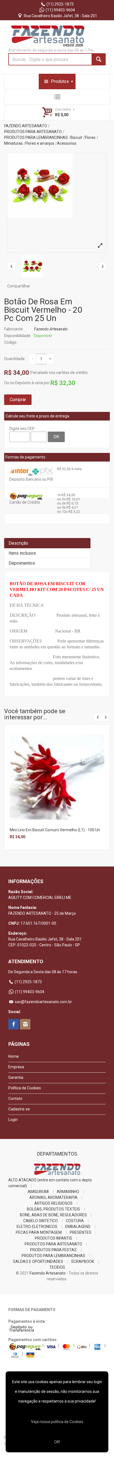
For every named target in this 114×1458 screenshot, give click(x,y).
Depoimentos (22, 563)
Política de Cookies (24, 1088)
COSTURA (75, 1221)
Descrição (18, 543)
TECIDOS (57, 1267)
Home (13, 1056)
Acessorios (66, 143)
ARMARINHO (68, 1191)
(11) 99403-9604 (60, 10)
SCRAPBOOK (82, 1261)
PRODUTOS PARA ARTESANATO (33, 131)
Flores (90, 137)
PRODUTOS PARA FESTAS (53, 1250)
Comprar (18, 399)
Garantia (15, 1077)
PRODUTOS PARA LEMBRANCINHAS (36, 137)
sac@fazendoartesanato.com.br (43, 1002)
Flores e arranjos (39, 143)
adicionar (56, 781)
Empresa (16, 1067)
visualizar (56, 770)
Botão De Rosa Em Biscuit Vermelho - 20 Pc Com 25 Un (43, 310)
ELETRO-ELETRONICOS (37, 1226)
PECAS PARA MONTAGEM (39, 1232)
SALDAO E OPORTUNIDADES (38, 1261)
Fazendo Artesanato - (49, 1273)
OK (56, 436)
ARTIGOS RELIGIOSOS (53, 1203)
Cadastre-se (19, 1109)
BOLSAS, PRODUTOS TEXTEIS (53, 1209)
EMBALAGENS (77, 1226)
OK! (57, 1442)
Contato (15, 1098)
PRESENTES (80, 1232)
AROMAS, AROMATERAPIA (53, 1197)
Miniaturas (13, 143)
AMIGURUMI (38, 1191)
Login (13, 1119)
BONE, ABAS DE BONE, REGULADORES (53, 1215)
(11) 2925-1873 (60, 4)
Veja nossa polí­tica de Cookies (57, 1421)
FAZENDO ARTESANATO (25, 126)
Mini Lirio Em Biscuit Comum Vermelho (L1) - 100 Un (55, 830)
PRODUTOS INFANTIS (53, 1238)
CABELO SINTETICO (40, 1221)
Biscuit (76, 137)
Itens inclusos (22, 553)
